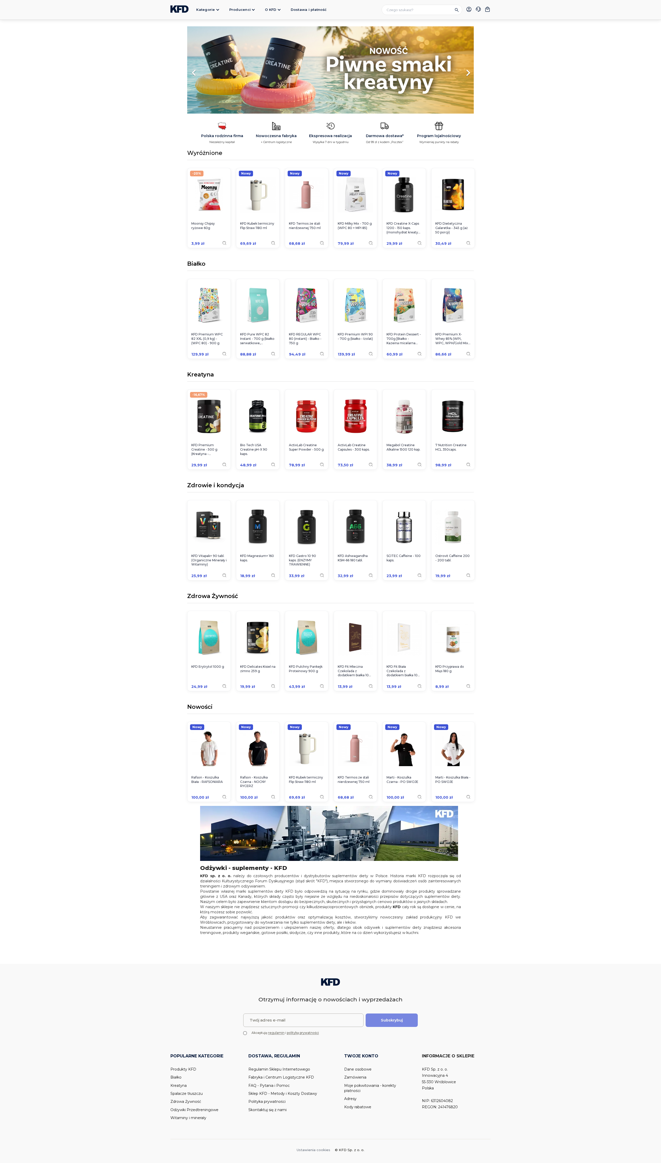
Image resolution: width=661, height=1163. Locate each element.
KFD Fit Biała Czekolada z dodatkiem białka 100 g (403, 671)
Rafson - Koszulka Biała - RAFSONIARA (207, 779)
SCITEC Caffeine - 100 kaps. (404, 558)
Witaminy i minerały (188, 1117)
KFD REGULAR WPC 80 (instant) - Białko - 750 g (305, 338)
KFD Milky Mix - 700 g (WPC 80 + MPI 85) (355, 226)
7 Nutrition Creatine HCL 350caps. (451, 447)
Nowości (200, 707)
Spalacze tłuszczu (186, 1093)
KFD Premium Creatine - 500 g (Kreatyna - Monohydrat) (204, 449)
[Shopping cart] (487, 9)
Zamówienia (355, 1077)
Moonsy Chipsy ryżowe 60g (203, 226)
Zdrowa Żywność (212, 596)
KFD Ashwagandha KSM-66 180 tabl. (353, 558)
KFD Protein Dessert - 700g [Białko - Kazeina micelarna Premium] (404, 338)
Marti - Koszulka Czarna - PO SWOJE (402, 779)
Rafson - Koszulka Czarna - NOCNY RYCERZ (254, 781)
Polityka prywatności (267, 1101)
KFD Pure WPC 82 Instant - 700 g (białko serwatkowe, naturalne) (257, 338)
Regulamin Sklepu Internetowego (279, 1069)
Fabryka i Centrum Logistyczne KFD (281, 1077)
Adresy (350, 1098)
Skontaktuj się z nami (267, 1109)
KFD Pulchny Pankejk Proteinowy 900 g (305, 669)
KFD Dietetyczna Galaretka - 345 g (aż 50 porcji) (451, 228)
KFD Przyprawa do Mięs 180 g (449, 669)
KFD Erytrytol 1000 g (207, 667)
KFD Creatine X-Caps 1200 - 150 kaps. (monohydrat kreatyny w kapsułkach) (404, 228)
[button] (208, 70)
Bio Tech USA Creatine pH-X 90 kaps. (253, 449)
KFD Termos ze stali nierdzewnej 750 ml (305, 226)
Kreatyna (200, 375)
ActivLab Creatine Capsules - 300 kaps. (354, 447)
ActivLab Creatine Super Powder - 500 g (306, 447)
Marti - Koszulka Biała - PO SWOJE (452, 779)
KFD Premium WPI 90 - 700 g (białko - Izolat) (355, 336)
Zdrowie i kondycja (215, 486)
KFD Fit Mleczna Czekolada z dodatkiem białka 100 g (354, 671)
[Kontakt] (478, 10)
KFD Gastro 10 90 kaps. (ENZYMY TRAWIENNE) (302, 560)
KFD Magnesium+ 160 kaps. (257, 558)
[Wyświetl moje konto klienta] (469, 9)
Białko (196, 264)
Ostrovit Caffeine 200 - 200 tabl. (452, 558)
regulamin (276, 1033)
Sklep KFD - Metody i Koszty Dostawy (282, 1093)
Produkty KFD (183, 1069)
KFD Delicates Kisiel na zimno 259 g (258, 669)
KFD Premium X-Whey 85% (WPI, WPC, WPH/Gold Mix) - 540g (452, 338)
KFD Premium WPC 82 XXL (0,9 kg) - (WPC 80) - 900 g (207, 338)
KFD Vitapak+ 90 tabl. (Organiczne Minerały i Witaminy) (209, 560)
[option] (330, 70)
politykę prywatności (303, 1033)
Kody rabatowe (357, 1107)
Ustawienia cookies (313, 1150)
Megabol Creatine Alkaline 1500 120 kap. (403, 447)
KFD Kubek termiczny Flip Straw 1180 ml (257, 226)
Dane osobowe (358, 1069)
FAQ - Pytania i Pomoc (269, 1085)
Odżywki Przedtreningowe (194, 1109)
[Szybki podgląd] (224, 243)
